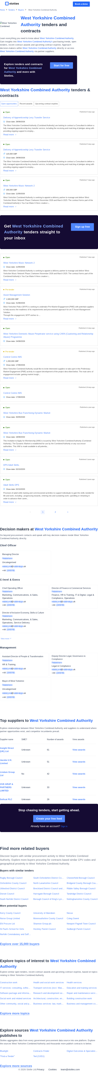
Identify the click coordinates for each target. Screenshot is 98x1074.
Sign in (64, 826)
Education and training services (82, 988)
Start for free (61, 65)
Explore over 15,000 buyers (19, 944)
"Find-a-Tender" (7, 1056)
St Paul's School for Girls (12, 929)
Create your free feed (49, 818)
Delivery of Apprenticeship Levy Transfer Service (26, 117)
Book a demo (81, 4)
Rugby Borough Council (11, 878)
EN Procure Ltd (7, 923)
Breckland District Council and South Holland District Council (49, 888)
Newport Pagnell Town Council (81, 923)
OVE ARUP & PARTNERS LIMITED (6, 787)
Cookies (52, 1069)
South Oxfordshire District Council (49, 878)
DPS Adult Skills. (11, 465)
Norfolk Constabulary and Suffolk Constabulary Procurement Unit (15, 934)
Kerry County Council (10, 913)
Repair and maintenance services (82, 993)
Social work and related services (15, 998)
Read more (8, 134)
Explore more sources (16, 1066)
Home (2, 10)
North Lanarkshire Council (45, 883)
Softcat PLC (6, 799)
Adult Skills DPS (11, 485)
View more (5, 639)
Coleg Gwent (73, 918)
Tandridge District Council (79, 894)
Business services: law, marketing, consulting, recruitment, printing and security (49, 1004)
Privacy (40, 1069)
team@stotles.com (70, 1069)
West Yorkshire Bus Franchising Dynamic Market (26, 413)
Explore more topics (14, 1013)
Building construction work (79, 998)
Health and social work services (48, 982)
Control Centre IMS (12, 357)
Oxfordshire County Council (13, 883)
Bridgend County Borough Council (82, 883)
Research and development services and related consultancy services (49, 993)
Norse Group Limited (10, 918)
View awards (78, 750)
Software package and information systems (15, 993)
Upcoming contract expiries (46, 104)
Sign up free (82, 226)
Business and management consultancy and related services (82, 1004)
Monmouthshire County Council (48, 918)
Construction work (8, 982)
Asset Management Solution (16, 295)
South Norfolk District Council (14, 899)
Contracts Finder (41, 1051)
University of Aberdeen (44, 913)
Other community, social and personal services (15, 1004)
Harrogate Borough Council (46, 894)
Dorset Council (7, 894)
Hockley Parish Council (44, 929)
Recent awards (26, 104)
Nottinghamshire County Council (82, 899)
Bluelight (4, 1051)
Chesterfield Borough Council (81, 878)
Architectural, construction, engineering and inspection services (49, 998)
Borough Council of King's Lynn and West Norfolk (49, 899)
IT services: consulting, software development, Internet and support (15, 988)
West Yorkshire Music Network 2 (19, 186)
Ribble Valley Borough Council (81, 888)
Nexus (70, 913)
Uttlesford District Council (12, 888)
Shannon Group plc (42, 923)
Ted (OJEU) (39, 1056)
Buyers (21, 10)
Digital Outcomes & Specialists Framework (82, 1051)
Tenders (11, 10)
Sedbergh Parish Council (78, 929)
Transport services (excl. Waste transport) (49, 988)
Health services (74, 982)
